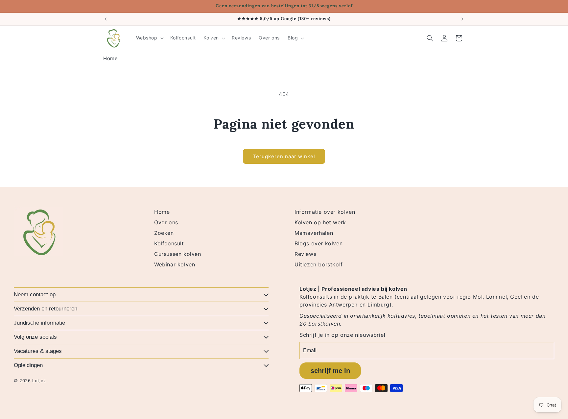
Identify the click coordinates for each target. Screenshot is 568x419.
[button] (149, 38)
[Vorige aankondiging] (105, 19)
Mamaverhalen (314, 233)
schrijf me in (330, 370)
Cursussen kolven (177, 254)
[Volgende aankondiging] (462, 19)
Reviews (305, 254)
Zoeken (164, 233)
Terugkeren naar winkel (284, 156)
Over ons (166, 222)
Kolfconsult (169, 243)
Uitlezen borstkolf (319, 264)
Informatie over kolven (325, 212)
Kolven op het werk (320, 222)
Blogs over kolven (319, 243)
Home (110, 58)
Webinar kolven (174, 264)
